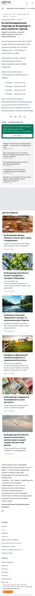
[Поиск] (32, 3)
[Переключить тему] (27, 3)
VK (11, 116)
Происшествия (6, 579)
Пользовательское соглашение (11, 543)
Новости (5, 16)
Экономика (4, 572)
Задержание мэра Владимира (16, 8)
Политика (4, 575)
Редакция (4, 533)
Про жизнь (4, 582)
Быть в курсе (17, 135)
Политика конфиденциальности (11, 550)
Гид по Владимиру (7, 562)
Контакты (4, 536)
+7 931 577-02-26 (19, 485)
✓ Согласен (8, 592)
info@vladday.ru (20, 488)
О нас (3, 530)
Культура (4, 569)
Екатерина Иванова (23, 14)
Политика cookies (7, 553)
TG (20, 116)
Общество (13, 16)
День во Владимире (6, 3)
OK (15, 116)
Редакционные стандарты (9, 540)
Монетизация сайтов (8, 546)
